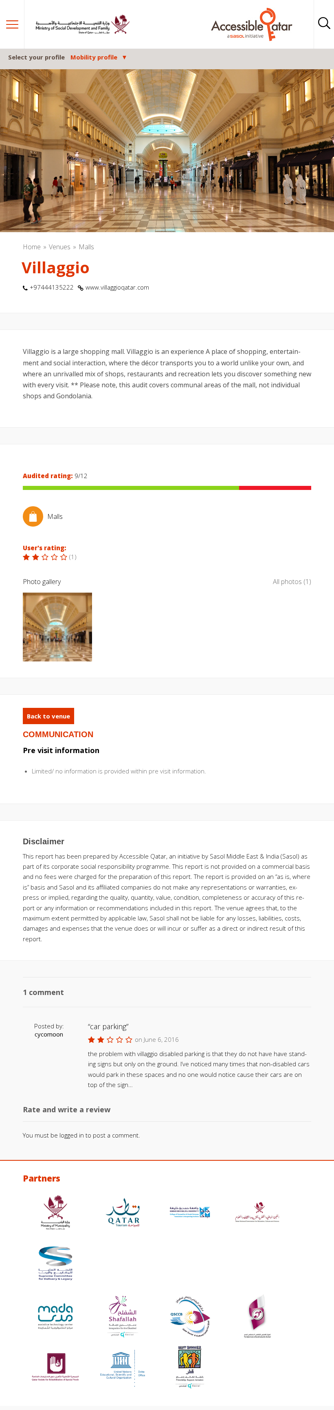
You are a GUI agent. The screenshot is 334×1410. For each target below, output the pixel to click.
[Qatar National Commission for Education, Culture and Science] (257, 1213)
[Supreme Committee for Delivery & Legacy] (55, 1264)
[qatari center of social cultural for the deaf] (257, 1317)
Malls (86, 246)
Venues (59, 246)
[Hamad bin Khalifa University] (189, 1213)
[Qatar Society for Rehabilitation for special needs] (55, 1368)
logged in (71, 1135)
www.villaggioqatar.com (117, 287)
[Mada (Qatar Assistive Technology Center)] (55, 1317)
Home (32, 246)
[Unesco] (122, 1368)
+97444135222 (52, 287)
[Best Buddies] (189, 1368)
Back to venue (48, 716)
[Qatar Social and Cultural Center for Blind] (189, 1317)
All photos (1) (292, 581)
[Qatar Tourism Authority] (122, 1213)
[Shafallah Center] (122, 1317)
